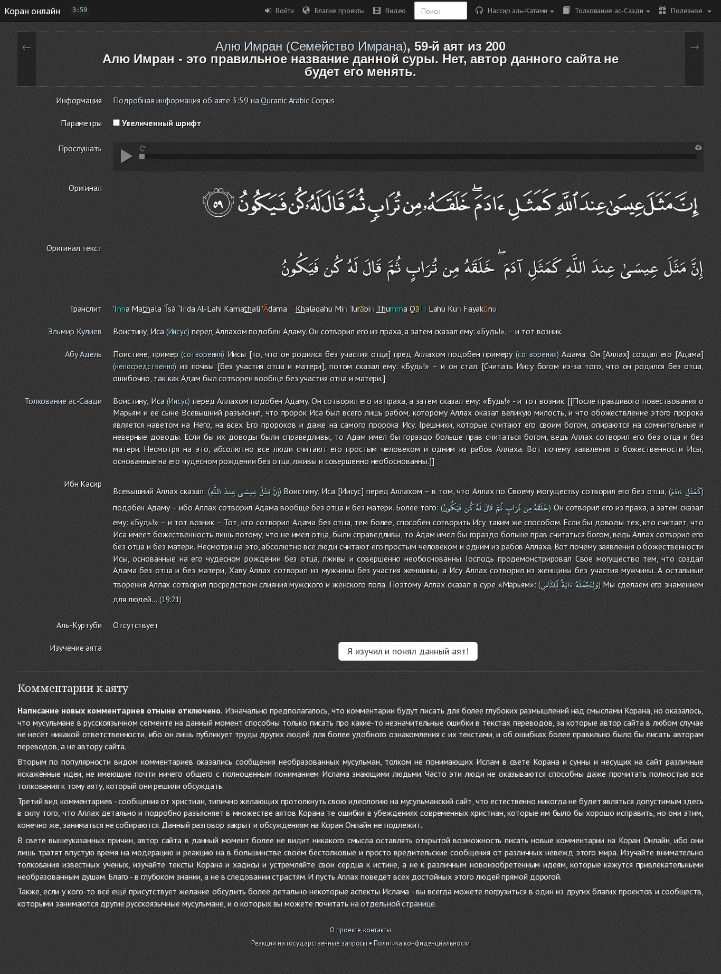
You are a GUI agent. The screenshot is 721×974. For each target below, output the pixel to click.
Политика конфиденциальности (422, 943)
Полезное (685, 10)
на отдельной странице (392, 903)
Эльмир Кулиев (75, 331)
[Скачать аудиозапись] (698, 147)
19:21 (171, 599)
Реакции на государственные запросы (309, 943)
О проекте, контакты (360, 929)
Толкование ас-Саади (606, 10)
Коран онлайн (32, 10)
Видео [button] (393, 10)
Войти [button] (282, 10)
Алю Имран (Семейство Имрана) (311, 46)
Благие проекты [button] (337, 10)
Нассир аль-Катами (515, 10)
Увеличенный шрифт (161, 123)
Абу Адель (83, 354)
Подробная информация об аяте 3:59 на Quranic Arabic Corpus (224, 100)
